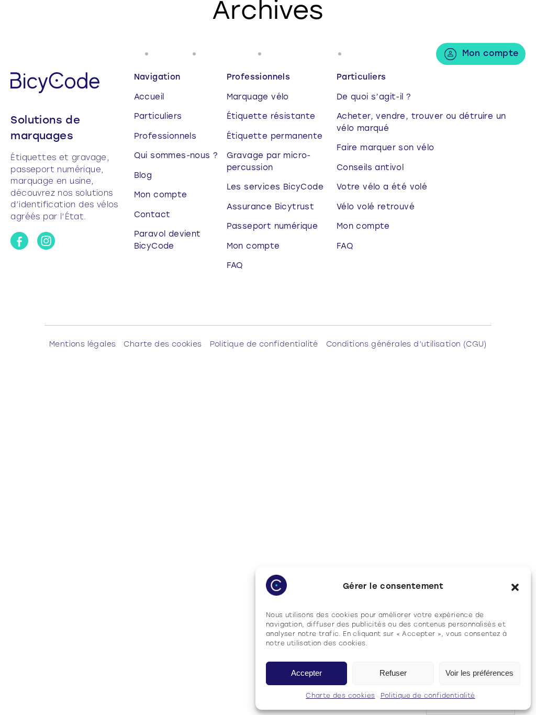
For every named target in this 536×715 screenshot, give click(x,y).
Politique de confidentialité (428, 696)
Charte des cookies (340, 696)
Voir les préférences (479, 672)
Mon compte (490, 54)
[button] (515, 587)
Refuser (393, 672)
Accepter (306, 672)
